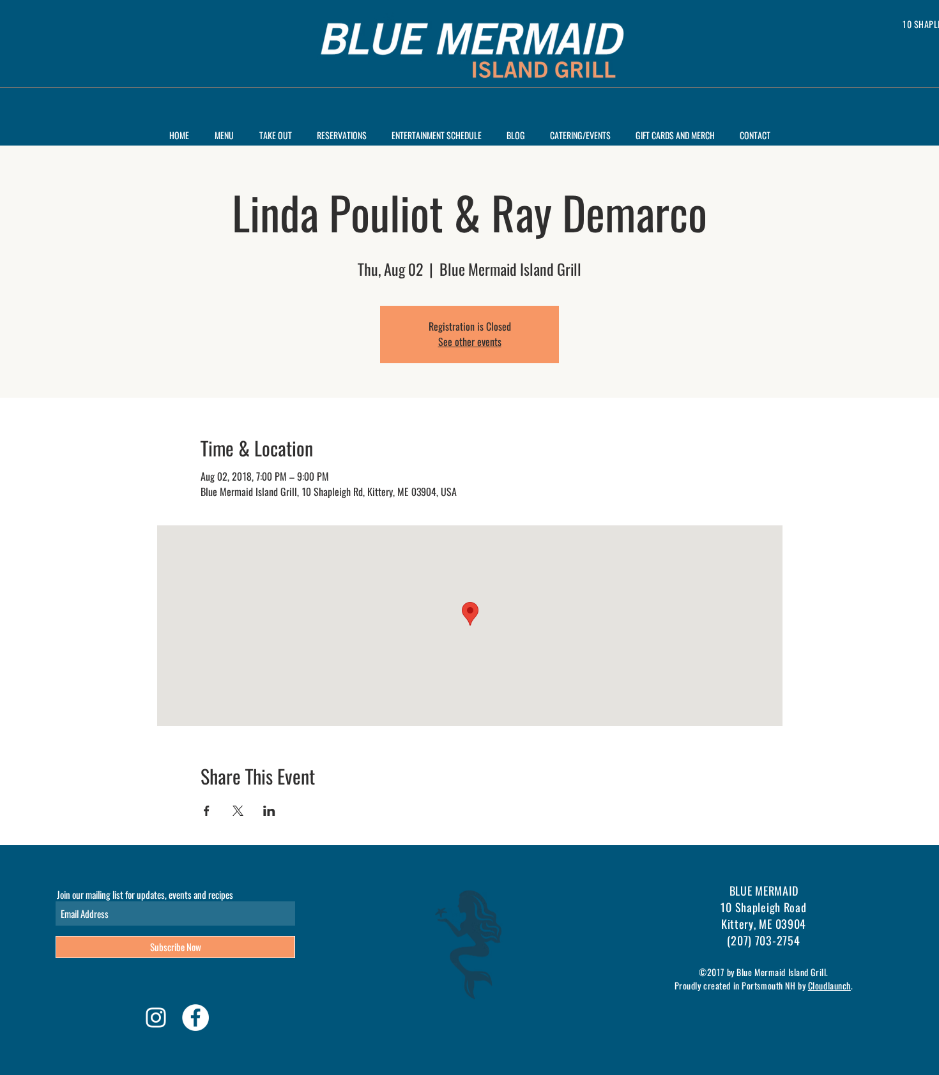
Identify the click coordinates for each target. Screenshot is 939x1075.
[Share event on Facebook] (207, 811)
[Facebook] (195, 1017)
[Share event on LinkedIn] (269, 811)
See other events (469, 342)
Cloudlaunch (829, 985)
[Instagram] (155, 1017)
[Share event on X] (238, 811)
